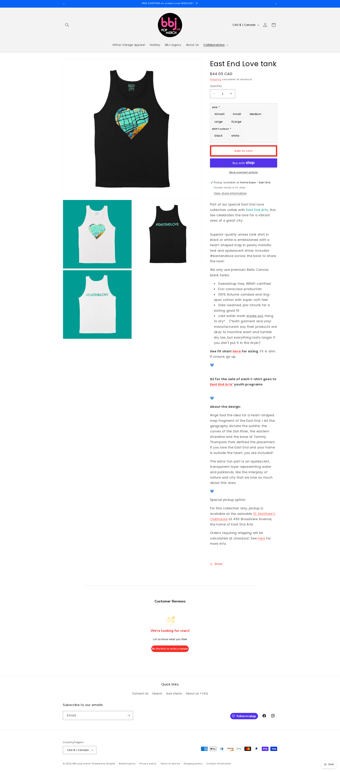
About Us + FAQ (197, 693)
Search (157, 693)
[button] (67, 25)
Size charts (174, 693)
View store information (230, 193)
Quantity (216, 86)
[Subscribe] (128, 715)
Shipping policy (193, 763)
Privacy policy (148, 763)
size (216, 107)
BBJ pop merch (82, 763)
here (237, 351)
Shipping (215, 79)
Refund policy (127, 763)
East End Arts (221, 384)
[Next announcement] (276, 3)
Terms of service (170, 763)
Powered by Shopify (103, 763)
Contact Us (140, 693)
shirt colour (221, 129)
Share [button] (218, 564)
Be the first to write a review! (170, 648)
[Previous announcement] (64, 3)
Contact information (218, 763)
